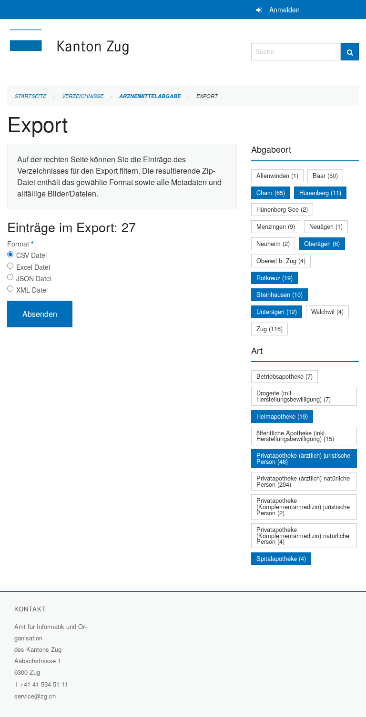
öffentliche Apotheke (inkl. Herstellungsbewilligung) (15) (295, 435)
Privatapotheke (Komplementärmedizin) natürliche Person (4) (302, 535)
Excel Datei (33, 267)
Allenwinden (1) (277, 175)
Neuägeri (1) (326, 226)
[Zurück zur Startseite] (122, 50)
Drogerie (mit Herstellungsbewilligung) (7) (293, 395)
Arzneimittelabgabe (150, 95)
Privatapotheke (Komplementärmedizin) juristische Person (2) (303, 506)
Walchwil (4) (327, 311)
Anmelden (284, 9)
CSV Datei (31, 255)
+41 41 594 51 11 (44, 683)
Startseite (30, 95)
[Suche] (350, 51)
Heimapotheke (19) (282, 416)
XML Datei (32, 290)
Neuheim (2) (273, 243)
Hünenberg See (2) (282, 209)
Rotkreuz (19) (274, 277)
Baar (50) (325, 175)
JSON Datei (33, 278)
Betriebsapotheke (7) (284, 376)
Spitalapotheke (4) (281, 558)
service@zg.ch (35, 695)
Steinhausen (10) (279, 294)
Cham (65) (270, 192)
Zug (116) (269, 328)
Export (207, 95)
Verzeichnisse (82, 95)
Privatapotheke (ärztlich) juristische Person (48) (303, 458)
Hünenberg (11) (320, 192)
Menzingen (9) (275, 226)
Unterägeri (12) (276, 311)
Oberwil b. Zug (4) (280, 260)
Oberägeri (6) (322, 243)
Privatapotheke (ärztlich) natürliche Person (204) (303, 481)
